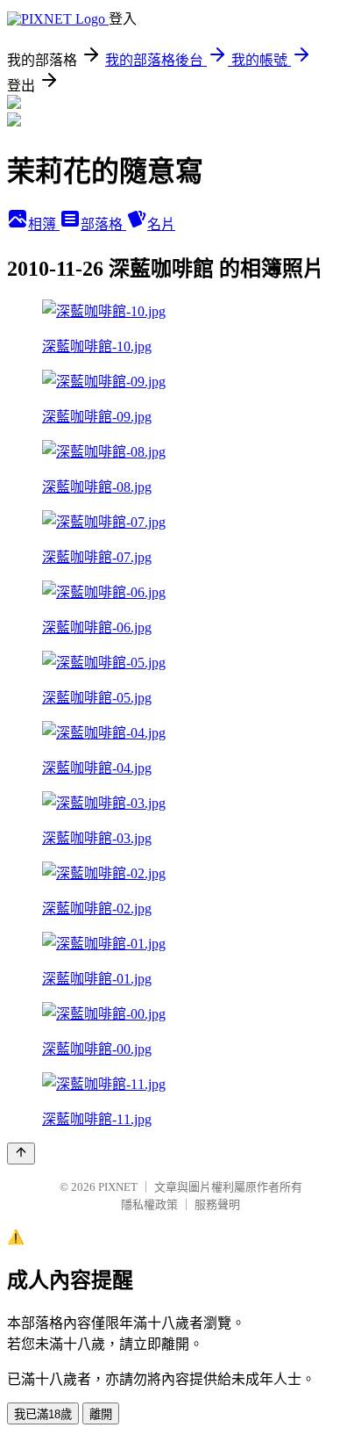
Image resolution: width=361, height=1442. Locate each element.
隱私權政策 (149, 1204)
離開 (100, 1414)
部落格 (103, 224)
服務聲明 (217, 1204)
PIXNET (118, 1186)
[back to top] (21, 1153)
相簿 (44, 224)
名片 (161, 224)
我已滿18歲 (43, 1414)
